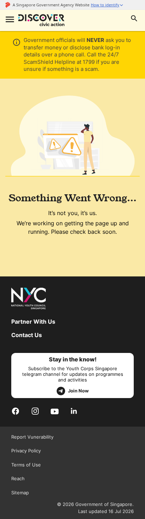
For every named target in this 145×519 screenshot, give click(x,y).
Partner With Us (33, 321)
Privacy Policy (26, 450)
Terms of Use (26, 465)
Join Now (78, 390)
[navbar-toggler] (9, 20)
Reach (18, 478)
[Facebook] (15, 411)
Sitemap (20, 492)
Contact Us (26, 334)
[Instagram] (35, 411)
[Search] (134, 19)
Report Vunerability (32, 437)
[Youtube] (55, 411)
